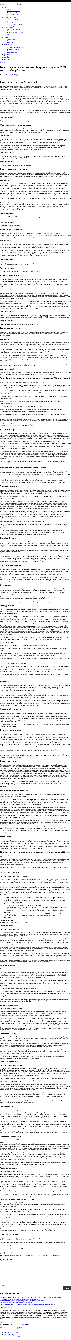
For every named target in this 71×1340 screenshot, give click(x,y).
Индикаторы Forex (13, 14)
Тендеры (6, 56)
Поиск (2, 1285)
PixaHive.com (26, 1324)
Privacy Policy (8, 1331)
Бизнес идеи (11, 39)
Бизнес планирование (14, 41)
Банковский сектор (10, 17)
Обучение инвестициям (14, 49)
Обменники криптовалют (15, 32)
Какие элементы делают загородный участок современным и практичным (23, 1301)
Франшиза (10, 42)
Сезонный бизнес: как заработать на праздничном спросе (18, 1302)
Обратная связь (8, 1334)
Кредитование (11, 22)
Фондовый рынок (13, 52)
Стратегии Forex (12, 16)
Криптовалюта (8, 27)
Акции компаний (12, 46)
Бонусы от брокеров (13, 11)
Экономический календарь (12, 1336)
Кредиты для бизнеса (17, 26)
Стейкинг (10, 36)
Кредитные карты (16, 24)
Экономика (7, 57)
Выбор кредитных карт (11, 1332)
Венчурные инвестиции (15, 47)
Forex (5, 7)
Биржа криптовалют (13, 29)
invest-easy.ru (4, 2)
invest (19, 75)
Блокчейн (10, 34)
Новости (6, 59)
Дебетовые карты (12, 19)
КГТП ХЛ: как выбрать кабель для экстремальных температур (19, 1299)
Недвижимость (8, 54)
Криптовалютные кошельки (16, 31)
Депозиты (10, 21)
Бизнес (6, 37)
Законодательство (13, 51)
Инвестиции (8, 44)
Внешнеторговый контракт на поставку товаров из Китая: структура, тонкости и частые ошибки (30, 1297)
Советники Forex (12, 12)
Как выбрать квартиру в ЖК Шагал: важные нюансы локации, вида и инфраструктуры (27, 1304)
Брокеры (10, 9)
